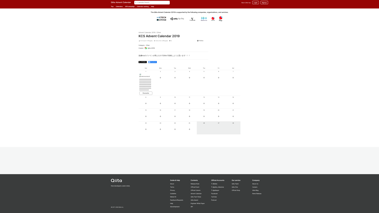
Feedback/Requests (176, 200)
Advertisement (175, 206)
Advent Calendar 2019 (147, 32)
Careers (254, 187)
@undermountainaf (144, 76)
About (172, 184)
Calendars (119, 6)
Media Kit (173, 197)
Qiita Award (194, 200)
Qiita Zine (235, 187)
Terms (172, 187)
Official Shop (236, 190)
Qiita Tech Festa (196, 197)
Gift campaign (130, 6)
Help (152, 6)
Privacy (172, 190)
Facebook (214, 193)
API (192, 206)
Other (159, 32)
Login (256, 2)
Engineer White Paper (198, 203)
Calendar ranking (143, 6)
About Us (255, 184)
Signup (264, 2)
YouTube (214, 197)
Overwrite (146, 93)
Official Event (195, 187)
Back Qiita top (246, 2)
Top (112, 6)
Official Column (195, 190)
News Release (256, 193)
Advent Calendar (196, 193)
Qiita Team (235, 184)
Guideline (173, 193)
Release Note (195, 184)
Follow (200, 41)
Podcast (214, 200)
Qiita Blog (255, 190)
